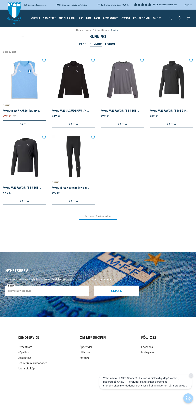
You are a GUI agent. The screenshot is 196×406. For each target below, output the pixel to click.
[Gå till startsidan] (14, 13)
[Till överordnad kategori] (22, 36)
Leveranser (24, 357)
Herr (87, 30)
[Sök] (170, 18)
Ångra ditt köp (26, 368)
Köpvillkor (23, 352)
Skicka (116, 291)
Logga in (188, 4)
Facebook (147, 347)
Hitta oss (84, 352)
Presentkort (25, 347)
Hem (78, 30)
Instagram (147, 352)
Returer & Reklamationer (32, 363)
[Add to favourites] (44, 60)
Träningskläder (100, 30)
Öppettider (85, 347)
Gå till (24, 124)
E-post (11, 286)
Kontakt (84, 357)
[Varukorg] (188, 18)
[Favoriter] (179, 18)
